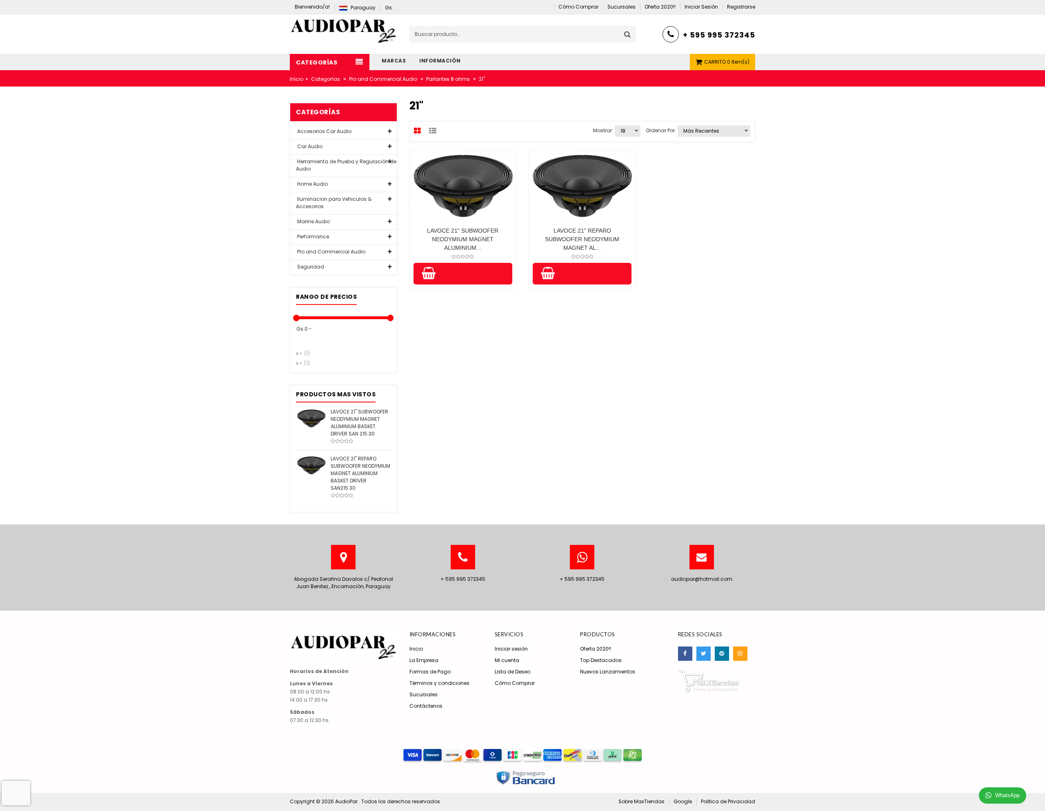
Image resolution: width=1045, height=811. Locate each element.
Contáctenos (425, 705)
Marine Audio (313, 221)
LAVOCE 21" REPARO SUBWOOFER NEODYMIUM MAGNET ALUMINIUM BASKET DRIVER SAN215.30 (360, 473)
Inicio (296, 79)
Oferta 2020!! (595, 648)
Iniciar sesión (511, 648)
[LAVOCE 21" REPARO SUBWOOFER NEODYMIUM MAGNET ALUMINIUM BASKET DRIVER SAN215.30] (311, 464)
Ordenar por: (661, 130)
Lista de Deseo (512, 671)
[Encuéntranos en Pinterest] (722, 654)
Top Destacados (601, 660)
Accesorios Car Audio (323, 131)
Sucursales (423, 694)
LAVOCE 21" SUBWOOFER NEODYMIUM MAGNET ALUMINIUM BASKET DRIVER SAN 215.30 (359, 422)
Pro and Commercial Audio (383, 79)
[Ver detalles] (462, 186)
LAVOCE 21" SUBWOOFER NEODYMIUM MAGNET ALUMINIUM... (462, 239)
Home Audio (312, 183)
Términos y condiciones (439, 683)
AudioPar (347, 801)
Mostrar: (603, 130)
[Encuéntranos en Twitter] (703, 654)
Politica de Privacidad (728, 801)
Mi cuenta (507, 660)
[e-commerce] (343, 28)
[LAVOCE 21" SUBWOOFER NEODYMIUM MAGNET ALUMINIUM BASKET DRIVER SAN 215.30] (311, 417)
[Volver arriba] (1036, 796)
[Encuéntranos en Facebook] (685, 654)
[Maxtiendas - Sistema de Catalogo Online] (708, 680)
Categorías (325, 79)
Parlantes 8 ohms (448, 79)
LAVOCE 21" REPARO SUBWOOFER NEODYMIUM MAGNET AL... (582, 239)
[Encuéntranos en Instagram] (740, 654)
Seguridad (310, 266)
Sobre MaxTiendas (641, 801)
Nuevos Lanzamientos (607, 671)
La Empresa (423, 660)
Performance (312, 236)
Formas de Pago (430, 671)
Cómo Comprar (515, 683)
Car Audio (309, 146)
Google (683, 801)
